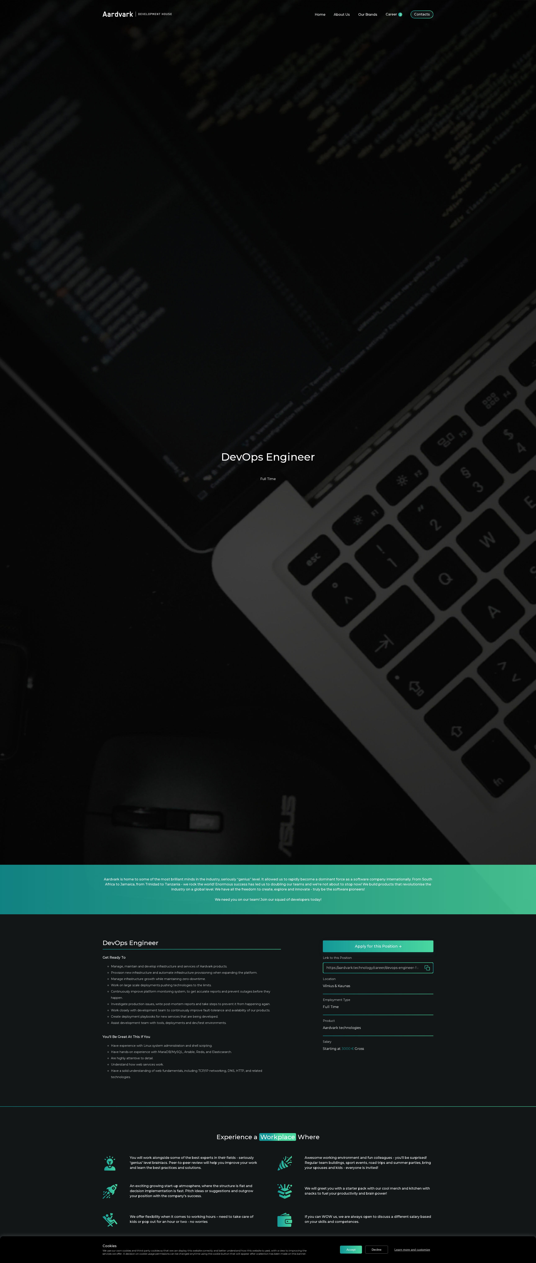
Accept (351, 1249)
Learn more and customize (412, 1249)
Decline (376, 1249)
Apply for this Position (377, 946)
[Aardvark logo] (137, 15)
